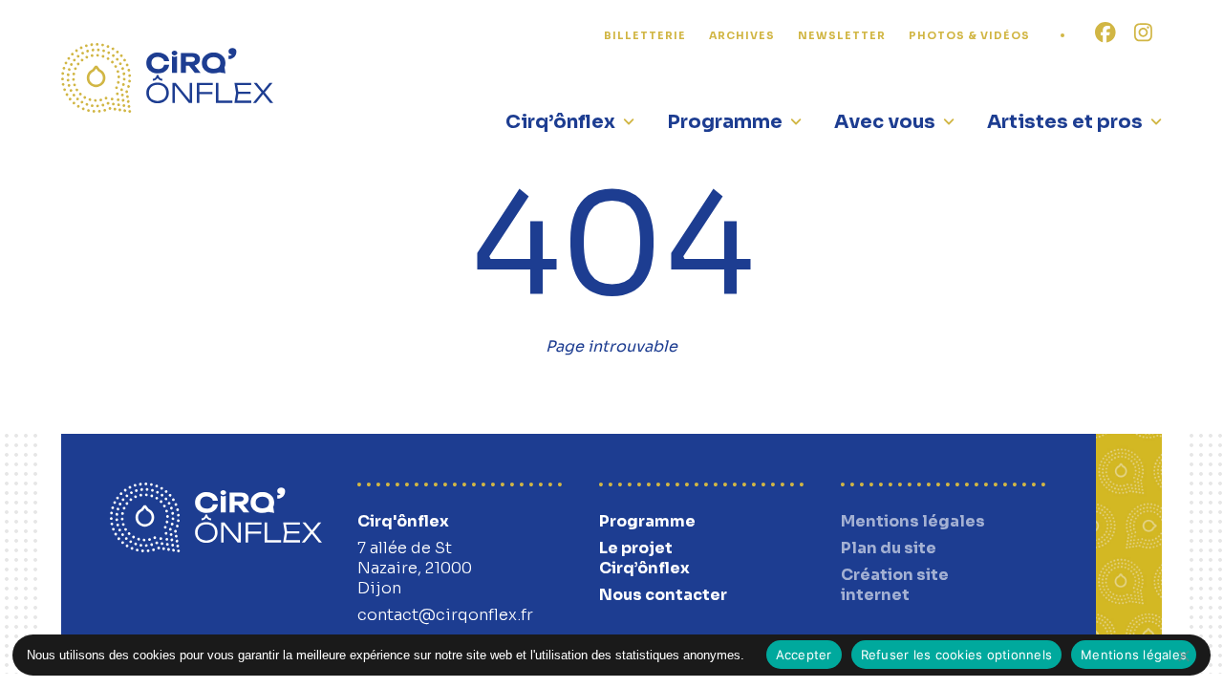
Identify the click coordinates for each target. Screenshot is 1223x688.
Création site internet (895, 585)
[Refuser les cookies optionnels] (1182, 655)
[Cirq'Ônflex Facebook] (1105, 33)
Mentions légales (913, 521)
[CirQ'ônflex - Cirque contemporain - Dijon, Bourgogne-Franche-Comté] (167, 78)
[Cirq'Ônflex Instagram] (1143, 33)
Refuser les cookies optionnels (957, 654)
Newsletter (842, 36)
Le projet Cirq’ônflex (644, 558)
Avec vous (884, 122)
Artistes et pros (1065, 122)
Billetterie (645, 36)
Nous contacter (663, 595)
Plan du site (888, 548)
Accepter (804, 654)
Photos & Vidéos (969, 36)
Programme (725, 122)
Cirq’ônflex (560, 122)
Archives (742, 36)
